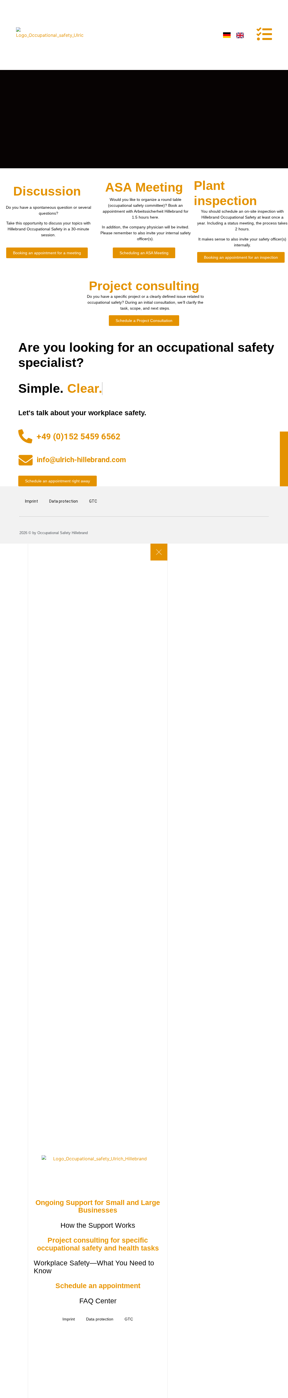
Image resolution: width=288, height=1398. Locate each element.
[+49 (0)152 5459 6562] (25, 436)
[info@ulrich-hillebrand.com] (26, 460)
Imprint (31, 501)
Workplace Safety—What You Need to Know (94, 1267)
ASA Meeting (144, 187)
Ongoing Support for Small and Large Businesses (97, 1206)
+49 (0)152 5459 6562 (78, 436)
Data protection (63, 501)
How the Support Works (97, 1225)
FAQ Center (97, 1301)
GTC (93, 501)
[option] (241, 35)
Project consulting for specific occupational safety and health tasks (98, 1244)
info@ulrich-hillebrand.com (81, 459)
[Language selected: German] (236, 34)
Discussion (47, 191)
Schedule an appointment (97, 1286)
